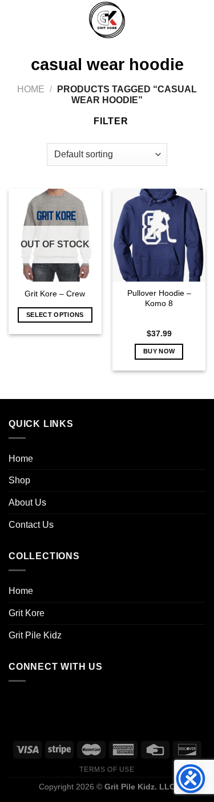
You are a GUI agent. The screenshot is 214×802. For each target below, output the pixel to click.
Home (31, 89)
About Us (27, 502)
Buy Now (159, 351)
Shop (19, 480)
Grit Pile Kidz (35, 635)
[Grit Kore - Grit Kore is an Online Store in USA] (107, 20)
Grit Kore (27, 613)
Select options (55, 314)
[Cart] (199, 19)
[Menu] (15, 20)
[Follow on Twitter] (66, 702)
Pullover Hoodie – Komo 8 (159, 298)
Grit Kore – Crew (55, 294)
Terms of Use (106, 769)
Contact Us (31, 525)
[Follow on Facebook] (20, 702)
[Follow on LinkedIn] (89, 702)
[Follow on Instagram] (43, 702)
